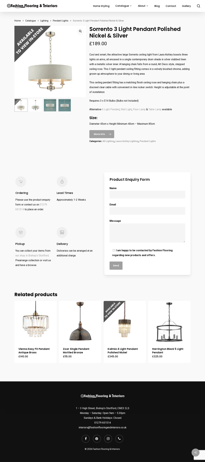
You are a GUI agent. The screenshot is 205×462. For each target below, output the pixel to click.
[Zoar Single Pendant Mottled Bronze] (80, 322)
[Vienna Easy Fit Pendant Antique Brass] (35, 322)
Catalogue (30, 20)
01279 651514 (102, 422)
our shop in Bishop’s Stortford (32, 255)
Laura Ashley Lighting (127, 141)
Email (113, 204)
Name (113, 188)
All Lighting (108, 141)
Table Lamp (154, 109)
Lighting (44, 20)
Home (17, 20)
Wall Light (126, 109)
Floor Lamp (139, 109)
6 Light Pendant (111, 109)
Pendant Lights (60, 20)
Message (115, 220)
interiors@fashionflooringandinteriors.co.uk (103, 427)
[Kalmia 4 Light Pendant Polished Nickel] (125, 322)
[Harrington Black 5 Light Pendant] (169, 322)
